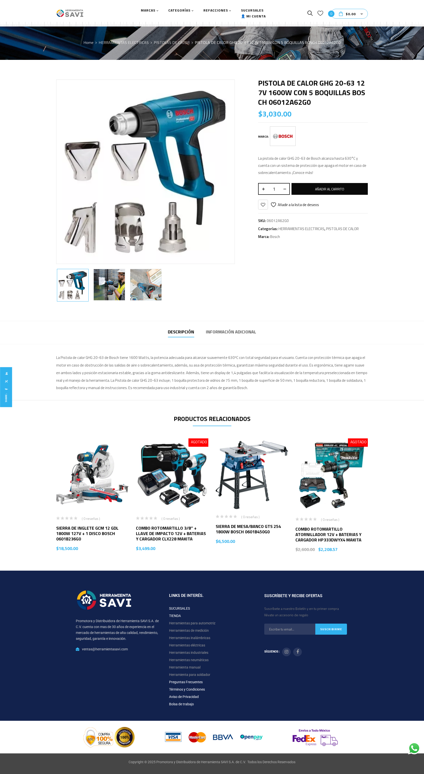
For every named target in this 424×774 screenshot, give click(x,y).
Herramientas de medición (189, 630)
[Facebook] (6, 389)
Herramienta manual (184, 667)
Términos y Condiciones (187, 689)
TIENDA (175, 616)
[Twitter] (6, 381)
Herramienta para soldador (189, 675)
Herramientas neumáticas (189, 660)
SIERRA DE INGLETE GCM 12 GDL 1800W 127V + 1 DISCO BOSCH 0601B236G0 (87, 533)
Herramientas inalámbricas (189, 638)
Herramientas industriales (188, 653)
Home (88, 42)
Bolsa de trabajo (181, 704)
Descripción (181, 331)
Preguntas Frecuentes (186, 682)
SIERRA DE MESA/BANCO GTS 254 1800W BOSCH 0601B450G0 (248, 529)
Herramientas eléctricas (187, 645)
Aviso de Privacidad (184, 697)
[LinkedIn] (6, 373)
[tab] (181, 332)
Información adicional (231, 331)
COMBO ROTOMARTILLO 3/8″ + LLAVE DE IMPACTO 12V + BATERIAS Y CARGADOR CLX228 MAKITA (171, 533)
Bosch (275, 236)
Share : (6, 397)
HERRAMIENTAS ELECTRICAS (124, 42)
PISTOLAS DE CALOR (172, 42)
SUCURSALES (179, 608)
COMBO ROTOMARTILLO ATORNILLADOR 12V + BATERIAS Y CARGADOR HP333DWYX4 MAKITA (328, 534)
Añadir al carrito (329, 189)
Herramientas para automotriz (192, 623)
